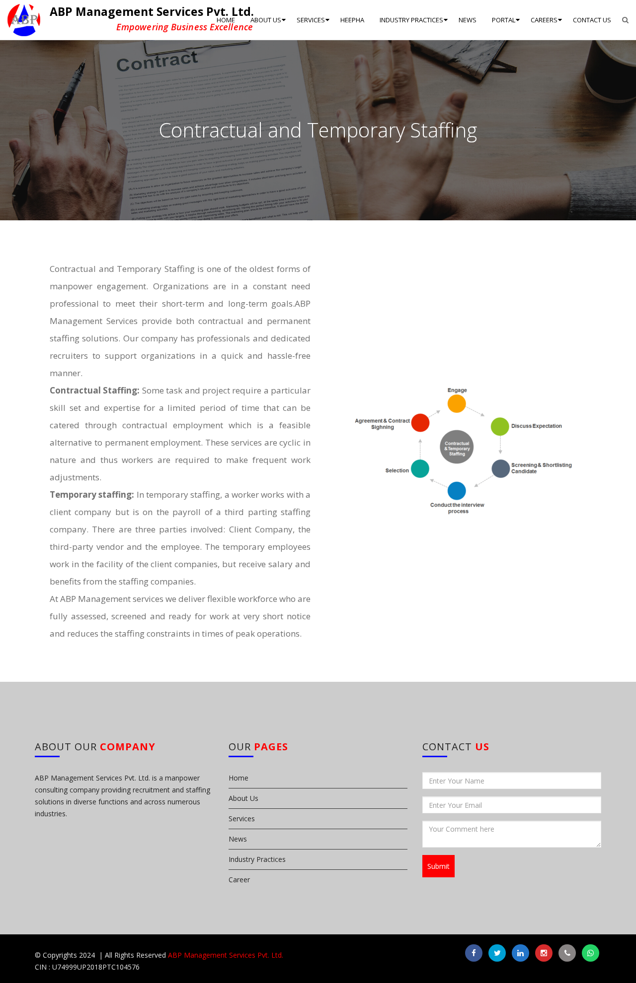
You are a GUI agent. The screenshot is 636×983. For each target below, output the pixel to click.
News (238, 839)
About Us (243, 798)
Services (242, 818)
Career (239, 879)
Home (238, 778)
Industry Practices (257, 859)
